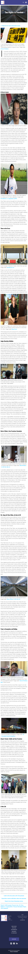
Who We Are (14, 926)
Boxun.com (14, 329)
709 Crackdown (4, 908)
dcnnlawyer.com (10, 267)
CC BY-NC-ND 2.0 (5, 467)
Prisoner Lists (15, 905)
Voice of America (4, 48)
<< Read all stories (10, 25)
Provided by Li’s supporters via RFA (9, 198)
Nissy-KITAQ (10, 599)
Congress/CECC (9, 906)
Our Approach (14, 929)
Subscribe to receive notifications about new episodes (13, 898)
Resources (14, 931)
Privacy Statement (14, 951)
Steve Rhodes (23, 465)
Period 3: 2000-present (6, 905)
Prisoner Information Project (19, 906)
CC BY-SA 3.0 (17, 599)
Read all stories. (14, 901)
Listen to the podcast (14, 895)
